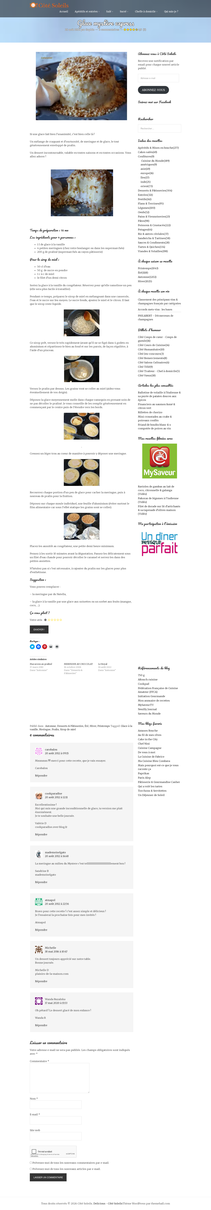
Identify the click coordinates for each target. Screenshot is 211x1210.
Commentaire (39, 1061)
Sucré (123, 11)
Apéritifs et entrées (86, 11)
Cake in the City (148, 739)
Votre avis (36, 619)
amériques (149, 164)
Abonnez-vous (153, 90)
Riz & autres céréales (153, 233)
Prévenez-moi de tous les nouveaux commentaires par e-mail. (70, 1162)
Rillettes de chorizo (150, 412)
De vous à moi (146, 752)
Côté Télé (145, 366)
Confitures (146, 156)
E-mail (35, 1114)
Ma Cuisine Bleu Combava (154, 761)
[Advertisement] (81, 701)
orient (147, 186)
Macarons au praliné (41, 664)
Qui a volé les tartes (150, 786)
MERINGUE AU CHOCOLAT (78, 664)
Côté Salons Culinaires (153, 362)
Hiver (93, 726)
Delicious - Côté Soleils (107, 1203)
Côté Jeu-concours (151, 353)
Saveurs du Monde (149, 713)
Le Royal (102, 664)
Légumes (146, 207)
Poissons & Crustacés (154, 225)
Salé (108, 11)
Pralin (55, 729)
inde (146, 181)
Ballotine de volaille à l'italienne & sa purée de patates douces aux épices (159, 396)
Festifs (145, 199)
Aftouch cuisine (148, 679)
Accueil (63, 11)
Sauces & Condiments (154, 242)
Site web (35, 1130)
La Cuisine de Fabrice (151, 756)
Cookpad (143, 683)
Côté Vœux (147, 375)
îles (145, 177)
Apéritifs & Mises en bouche (158, 147)
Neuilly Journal (147, 709)
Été (87, 726)
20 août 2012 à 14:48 (57, 856)
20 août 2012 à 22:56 (57, 903)
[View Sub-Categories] (139, 160)
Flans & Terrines (151, 203)
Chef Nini (144, 743)
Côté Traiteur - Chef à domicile (159, 371)
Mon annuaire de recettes (154, 700)
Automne (50, 726)
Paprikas (143, 773)
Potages (145, 229)
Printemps (103, 726)
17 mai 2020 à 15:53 (56, 1002)
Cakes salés (147, 152)
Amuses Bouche (148, 730)
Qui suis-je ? (171, 11)
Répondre (41, 775)
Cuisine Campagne (149, 748)
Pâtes (143, 220)
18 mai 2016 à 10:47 (56, 951)
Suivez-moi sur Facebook (154, 102)
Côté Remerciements (152, 358)
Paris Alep (144, 777)
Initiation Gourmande (151, 696)
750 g (141, 675)
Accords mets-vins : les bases (155, 309)
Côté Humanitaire (151, 349)
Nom (34, 1098)
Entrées (145, 194)
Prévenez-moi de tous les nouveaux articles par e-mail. (66, 1169)
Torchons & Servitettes (152, 790)
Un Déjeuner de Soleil (151, 795)
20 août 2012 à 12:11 (56, 797)
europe (147, 173)
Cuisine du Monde (155, 160)
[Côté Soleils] (49, 5)
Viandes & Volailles (153, 251)
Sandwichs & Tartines (154, 238)
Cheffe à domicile (145, 11)
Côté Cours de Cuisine (153, 345)
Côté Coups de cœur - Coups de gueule (157, 338)
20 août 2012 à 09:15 (57, 753)
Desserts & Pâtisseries (70, 726)
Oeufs (143, 212)
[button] (159, 461)
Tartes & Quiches (151, 246)
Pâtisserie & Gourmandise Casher (159, 782)
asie (145, 168)
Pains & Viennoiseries (154, 216)
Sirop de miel (68, 729)
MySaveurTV (146, 704)
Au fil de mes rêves (149, 735)
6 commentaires (109, 29)
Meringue (45, 729)
